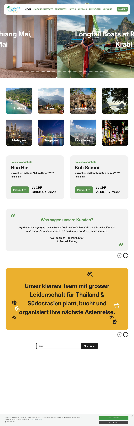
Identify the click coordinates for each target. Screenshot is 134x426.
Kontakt (122, 9)
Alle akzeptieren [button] (113, 418)
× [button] (132, 416)
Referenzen (95, 9)
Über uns (107, 9)
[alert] (67, 420)
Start (28, 9)
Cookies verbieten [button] (113, 422)
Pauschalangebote (43, 9)
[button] (45, 422)
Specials (82, 9)
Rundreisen (60, 9)
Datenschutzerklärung (36, 419)
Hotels (72, 9)
